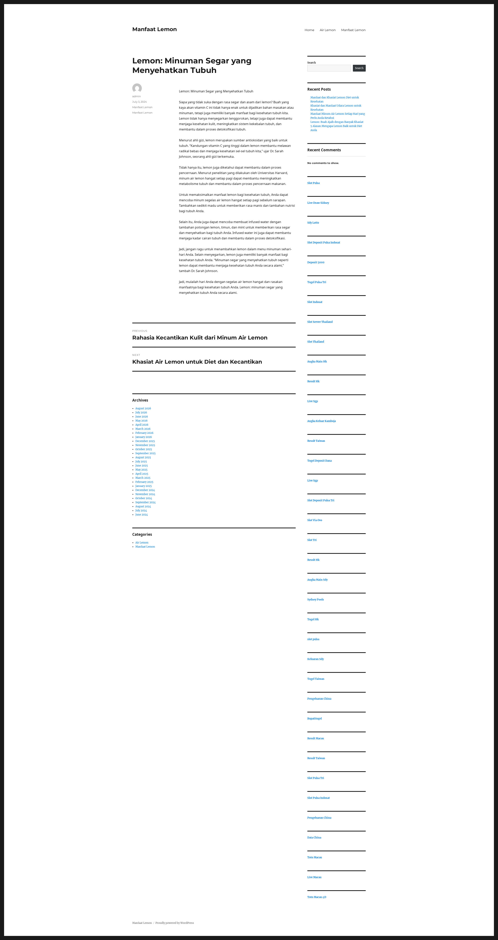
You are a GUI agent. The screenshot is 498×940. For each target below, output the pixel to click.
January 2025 (143, 486)
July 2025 (141, 461)
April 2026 (141, 424)
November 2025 (145, 445)
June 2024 (141, 514)
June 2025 (141, 465)
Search (311, 62)
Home (309, 30)
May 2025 (141, 469)
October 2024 (143, 498)
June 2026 (141, 416)
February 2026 (144, 433)
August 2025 (143, 457)
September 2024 (145, 502)
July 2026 (141, 412)
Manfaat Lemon (154, 29)
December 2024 (145, 490)
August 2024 (143, 506)
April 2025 (141, 473)
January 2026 (143, 437)
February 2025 (144, 482)
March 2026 (143, 429)
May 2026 (141, 420)
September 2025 (145, 453)
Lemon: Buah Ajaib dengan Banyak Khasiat (336, 122)
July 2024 (141, 510)
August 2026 (143, 408)
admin (136, 96)
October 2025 (143, 449)
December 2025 (145, 441)
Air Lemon (328, 30)
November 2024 (145, 494)
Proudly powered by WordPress (174, 923)
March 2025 (142, 478)
